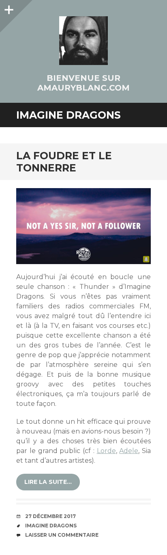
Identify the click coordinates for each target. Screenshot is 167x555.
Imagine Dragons (51, 525)
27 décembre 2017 (50, 516)
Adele (128, 451)
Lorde (106, 451)
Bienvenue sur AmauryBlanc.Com (83, 83)
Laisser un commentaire (61, 535)
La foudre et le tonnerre (64, 162)
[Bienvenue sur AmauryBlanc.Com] (83, 40)
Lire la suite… (48, 482)
